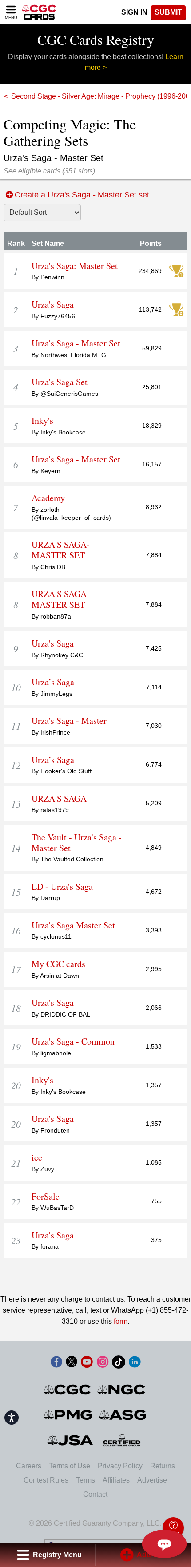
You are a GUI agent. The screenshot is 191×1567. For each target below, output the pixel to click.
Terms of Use (69, 1466)
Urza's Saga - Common (73, 1041)
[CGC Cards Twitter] (71, 1363)
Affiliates (116, 1480)
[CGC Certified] (39, 12)
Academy (48, 498)
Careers (28, 1466)
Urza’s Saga (53, 682)
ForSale (46, 1196)
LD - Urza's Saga (62, 886)
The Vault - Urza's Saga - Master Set (77, 842)
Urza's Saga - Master (69, 720)
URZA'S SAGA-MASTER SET (61, 550)
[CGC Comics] (68, 1389)
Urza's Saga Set (60, 382)
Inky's (42, 420)
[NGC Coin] (121, 1389)
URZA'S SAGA (59, 798)
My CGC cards (58, 964)
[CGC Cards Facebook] (56, 1363)
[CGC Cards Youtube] (86, 1363)
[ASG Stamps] (123, 1415)
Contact (95, 1494)
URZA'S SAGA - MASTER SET (62, 599)
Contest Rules (46, 1480)
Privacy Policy (120, 1466)
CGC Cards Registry (95, 39)
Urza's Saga (53, 304)
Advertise (152, 1480)
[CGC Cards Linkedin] (134, 1363)
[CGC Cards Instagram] (102, 1363)
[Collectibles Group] (122, 1440)
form (120, 1321)
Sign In (134, 12)
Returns (162, 1466)
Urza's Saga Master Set (73, 925)
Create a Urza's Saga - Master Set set (82, 194)
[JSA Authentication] (70, 1440)
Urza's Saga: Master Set (75, 266)
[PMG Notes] (69, 1415)
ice (37, 1157)
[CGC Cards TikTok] (118, 1363)
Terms (85, 1480)
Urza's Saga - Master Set (76, 343)
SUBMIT (168, 12)
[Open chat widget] (164, 1544)
